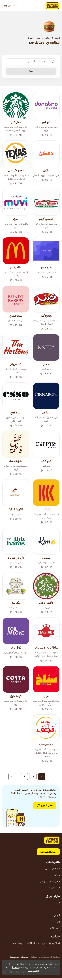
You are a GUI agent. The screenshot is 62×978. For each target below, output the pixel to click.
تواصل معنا (18, 943)
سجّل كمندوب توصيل (50, 881)
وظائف (57, 875)
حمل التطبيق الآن (45, 805)
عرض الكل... (54, 928)
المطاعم (47, 38)
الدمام (57, 903)
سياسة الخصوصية (19, 956)
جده (38, 38)
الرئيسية (57, 38)
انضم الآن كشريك (52, 888)
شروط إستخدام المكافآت (36, 943)
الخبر (58, 922)
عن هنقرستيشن (52, 868)
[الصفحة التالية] (11, 776)
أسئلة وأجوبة (54, 943)
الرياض (57, 915)
